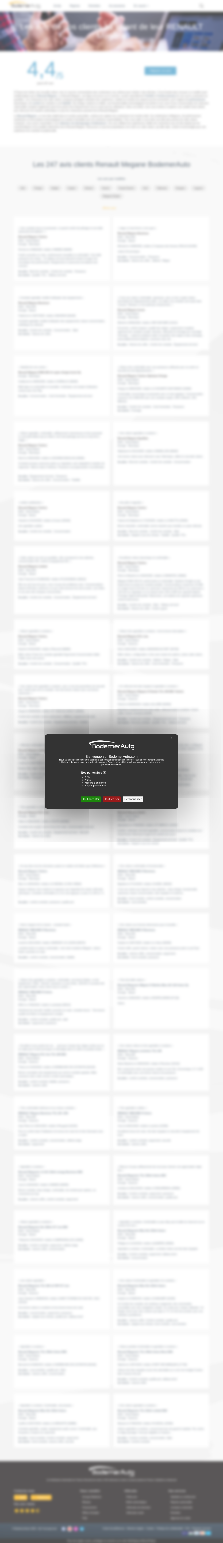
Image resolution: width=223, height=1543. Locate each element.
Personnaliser (133, 799)
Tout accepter (91, 799)
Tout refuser (112, 799)
